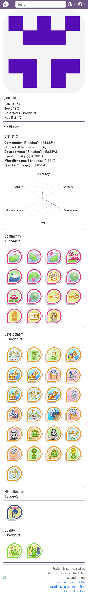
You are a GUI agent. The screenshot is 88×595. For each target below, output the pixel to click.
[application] (43, 198)
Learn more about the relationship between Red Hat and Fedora (67, 586)
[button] (71, 4)
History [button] (14, 126)
